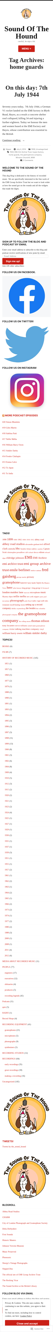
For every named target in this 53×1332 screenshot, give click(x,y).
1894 (7, 715)
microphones (10, 1036)
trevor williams (21, 626)
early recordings (11, 1064)
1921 (7, 801)
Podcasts (5, 1001)
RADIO (5, 1013)
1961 (7, 875)
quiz (4, 1007)
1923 (7, 807)
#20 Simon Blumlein (11, 422)
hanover (23, 583)
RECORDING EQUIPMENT (14, 1024)
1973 (7, 910)
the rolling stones (25, 621)
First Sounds (7, 1234)
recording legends (12, 996)
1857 (7, 669)
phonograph (17, 600)
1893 (7, 709)
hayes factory (38, 152)
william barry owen (12, 633)
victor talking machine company (24, 629)
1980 (7, 927)
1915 (7, 790)
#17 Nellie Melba (9, 439)
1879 (7, 686)
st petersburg (21, 608)
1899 (10, 539)
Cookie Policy (26, 1316)
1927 (7, 824)
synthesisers (9, 1047)
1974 (7, 916)
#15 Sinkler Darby (10, 451)
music (43, 592)
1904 (24, 540)
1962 (7, 881)
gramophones (10, 1030)
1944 (12, 152)
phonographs (10, 1041)
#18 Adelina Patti (9, 433)
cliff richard (29, 552)
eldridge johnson (15, 557)
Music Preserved (9, 1252)
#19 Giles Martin (9, 428)
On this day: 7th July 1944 (26, 91)
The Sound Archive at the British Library (19, 1286)
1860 (7, 675)
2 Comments (28, 160)
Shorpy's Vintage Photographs (14, 1263)
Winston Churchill (23, 158)
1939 (33, 149)
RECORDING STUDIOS (13, 1053)
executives (9, 978)
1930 (7, 835)
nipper (36, 596)
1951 (7, 858)
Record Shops (8, 1018)
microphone (35, 592)
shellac (13, 608)
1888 (7, 692)
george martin (21, 577)
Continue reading (11, 140)
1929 (7, 830)
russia (23, 605)
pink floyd (28, 601)
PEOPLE (6, 967)
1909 (7, 772)
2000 (7, 938)
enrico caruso (36, 570)
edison (41, 552)
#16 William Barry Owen (12, 445)
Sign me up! (13, 261)
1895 (7, 721)
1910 (28, 540)
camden (40, 549)
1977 (7, 921)
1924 (7, 812)
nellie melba (19, 596)
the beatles (31, 608)
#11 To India (7, 473)
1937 (7, 847)
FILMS (5, 652)
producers (9, 990)
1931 (7, 841)
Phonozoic (6, 1257)
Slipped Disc (7, 1269)
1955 (7, 864)
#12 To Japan (7, 468)
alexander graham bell (34, 544)
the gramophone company (31, 155)
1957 (7, 870)
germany (30, 577)
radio (34, 601)
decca (36, 552)
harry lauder (32, 583)
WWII (33, 158)
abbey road (39, 540)
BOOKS (5, 646)
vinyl (42, 629)
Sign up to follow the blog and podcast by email (24, 243)
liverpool (46, 588)
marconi (26, 592)
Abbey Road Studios (10, 1212)
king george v (27, 588)
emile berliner (20, 570)
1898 (4, 540)
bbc (18, 548)
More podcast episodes (21, 415)
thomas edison (40, 621)
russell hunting (15, 605)
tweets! (7, 1141)
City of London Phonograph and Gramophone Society (25, 1223)
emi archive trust (12, 564)
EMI (16, 152)
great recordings (11, 1070)
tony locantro (8, 625)
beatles (23, 549)
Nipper (8, 149)
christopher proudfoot (16, 552)
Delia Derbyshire (9, 1229)
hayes (39, 583)
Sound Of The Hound (26, 32)
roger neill (40, 601)
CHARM (6, 1217)
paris (41, 597)
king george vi (37, 588)
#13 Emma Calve (9, 462)
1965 (7, 898)
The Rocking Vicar (10, 1280)
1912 (32, 540)
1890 (7, 698)
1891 (7, 704)
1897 (7, 732)
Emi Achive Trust (25, 152)
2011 (7, 950)
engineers (9, 973)
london (6, 592)
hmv (10, 587)
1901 (7, 755)
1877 (7, 681)
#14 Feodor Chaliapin (11, 456)
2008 (7, 944)
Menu (28, 48)
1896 (7, 726)
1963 (7, 887)
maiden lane (16, 592)
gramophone (11, 582)
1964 (7, 893)
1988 (7, 933)
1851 (7, 663)
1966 (7, 904)
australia (11, 549)
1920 (7, 795)
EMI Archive (40, 557)
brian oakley (32, 549)
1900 (15, 540)
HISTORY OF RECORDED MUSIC (17, 658)
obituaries (9, 984)
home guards (14, 155)
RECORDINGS (8, 1059)
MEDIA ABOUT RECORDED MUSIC (18, 961)
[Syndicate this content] (3, 415)
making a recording (13, 1076)
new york (30, 597)
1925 (7, 818)
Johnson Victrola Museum (13, 1246)
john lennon (17, 588)
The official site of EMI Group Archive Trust (21, 1275)
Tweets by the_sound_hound (14, 1147)
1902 (20, 540)
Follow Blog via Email (17, 1293)
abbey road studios (13, 544)
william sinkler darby (35, 633)
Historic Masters (9, 1240)
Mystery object (7, 597)
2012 (7, 956)
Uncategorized (42, 149)
